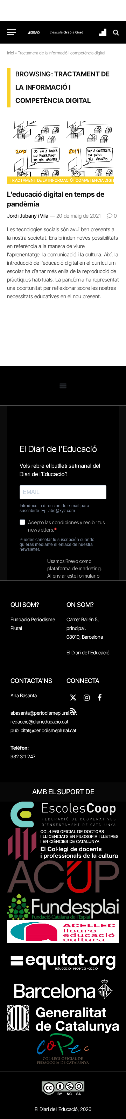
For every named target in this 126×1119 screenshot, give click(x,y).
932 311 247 (22, 756)
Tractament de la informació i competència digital (64, 180)
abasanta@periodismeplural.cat (43, 713)
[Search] (115, 32)
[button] (63, 385)
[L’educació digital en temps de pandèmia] (63, 152)
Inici (10, 52)
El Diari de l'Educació (88, 652)
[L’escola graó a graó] (66, 32)
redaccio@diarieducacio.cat (39, 721)
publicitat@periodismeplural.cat (43, 730)
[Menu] (11, 32)
